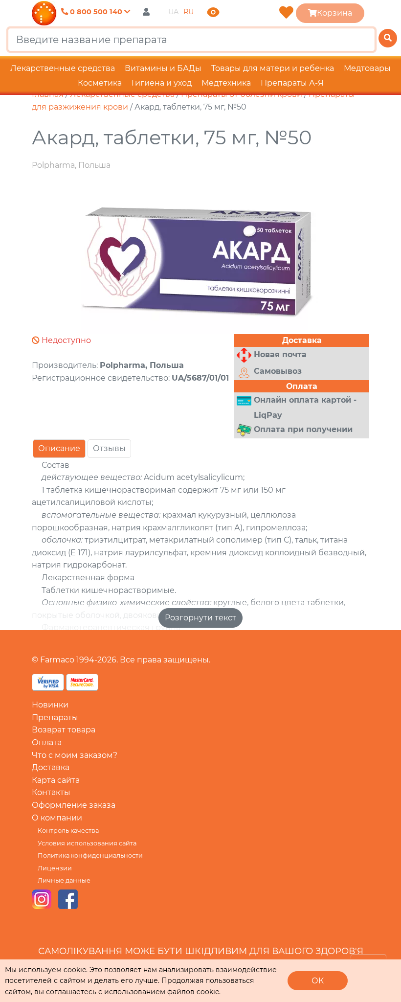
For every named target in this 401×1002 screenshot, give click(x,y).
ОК (318, 980)
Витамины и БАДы (163, 68)
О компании (57, 817)
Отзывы (109, 448)
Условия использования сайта (87, 843)
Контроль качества (68, 830)
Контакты (51, 792)
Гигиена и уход (162, 83)
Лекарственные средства (62, 68)
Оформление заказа (73, 805)
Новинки (50, 704)
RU (188, 11)
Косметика (100, 83)
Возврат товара (63, 729)
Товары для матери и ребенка (272, 68)
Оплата (47, 742)
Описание (59, 448)
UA (173, 11)
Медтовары (367, 68)
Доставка (50, 767)
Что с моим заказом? (74, 755)
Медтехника (226, 83)
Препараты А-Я (292, 83)
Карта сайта (56, 780)
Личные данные (64, 880)
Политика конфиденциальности (90, 855)
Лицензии (55, 868)
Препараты (55, 717)
